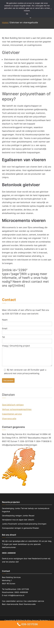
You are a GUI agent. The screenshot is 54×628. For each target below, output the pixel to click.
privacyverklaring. (31, 373)
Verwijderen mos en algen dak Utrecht (18, 520)
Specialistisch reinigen (13, 404)
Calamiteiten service (12, 414)
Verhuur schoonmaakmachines (16, 409)
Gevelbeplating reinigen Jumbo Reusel (18, 515)
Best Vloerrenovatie (27, 604)
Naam (5, 319)
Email (4, 328)
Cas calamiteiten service (33, 601)
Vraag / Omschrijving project (16, 345)
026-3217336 (11, 313)
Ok (27, 14)
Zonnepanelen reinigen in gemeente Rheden (20, 528)
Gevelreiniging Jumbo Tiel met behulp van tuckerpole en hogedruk (25, 510)
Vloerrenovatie (9, 418)
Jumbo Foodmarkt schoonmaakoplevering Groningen (24, 524)
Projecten (44, 620)
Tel (3, 337)
